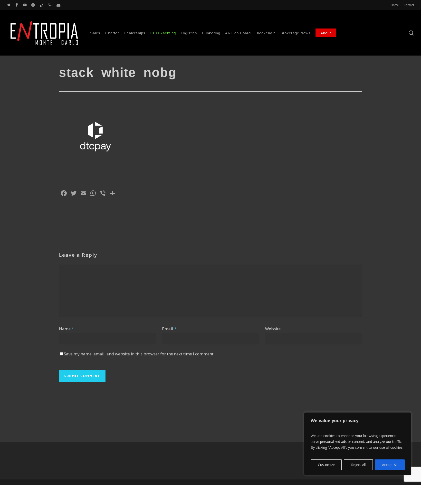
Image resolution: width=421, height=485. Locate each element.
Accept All (389, 464)
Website (273, 329)
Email (169, 329)
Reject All (358, 464)
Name (66, 329)
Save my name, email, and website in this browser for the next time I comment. (139, 354)
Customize (326, 464)
